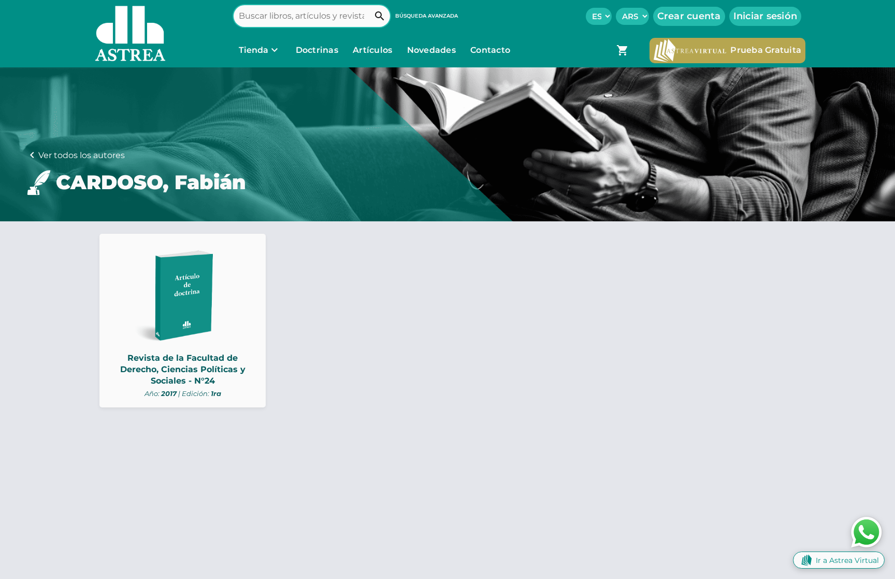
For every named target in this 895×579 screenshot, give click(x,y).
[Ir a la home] (128, 34)
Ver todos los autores (81, 155)
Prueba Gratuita (765, 50)
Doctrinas (316, 50)
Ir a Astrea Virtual (847, 560)
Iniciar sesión (765, 16)
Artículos (374, 50)
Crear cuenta (689, 16)
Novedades (432, 50)
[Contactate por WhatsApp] (866, 531)
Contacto (490, 50)
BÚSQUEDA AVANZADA (426, 15)
